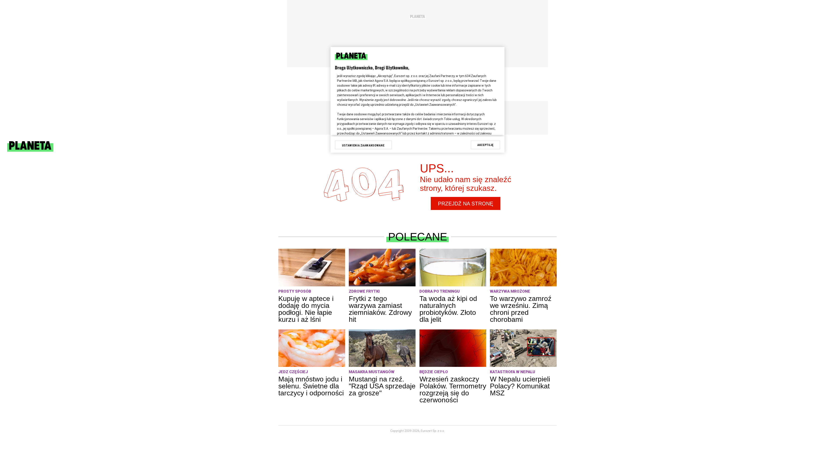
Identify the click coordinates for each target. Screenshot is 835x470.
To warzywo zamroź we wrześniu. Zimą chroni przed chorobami (520, 309)
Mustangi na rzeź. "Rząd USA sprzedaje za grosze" (382, 386)
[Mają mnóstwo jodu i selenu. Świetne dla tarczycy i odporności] (311, 348)
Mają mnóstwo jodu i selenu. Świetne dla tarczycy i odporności (311, 386)
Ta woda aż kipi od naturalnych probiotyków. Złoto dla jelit (448, 309)
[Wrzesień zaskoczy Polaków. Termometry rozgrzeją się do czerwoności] (452, 348)
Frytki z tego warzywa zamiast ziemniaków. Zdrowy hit (380, 309)
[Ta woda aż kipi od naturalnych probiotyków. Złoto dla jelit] (452, 267)
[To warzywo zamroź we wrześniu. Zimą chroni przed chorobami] (523, 267)
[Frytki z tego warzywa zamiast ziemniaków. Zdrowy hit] (382, 267)
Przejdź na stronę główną (465, 205)
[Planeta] (30, 150)
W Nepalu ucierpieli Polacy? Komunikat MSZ (520, 386)
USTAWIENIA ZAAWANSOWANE (363, 145)
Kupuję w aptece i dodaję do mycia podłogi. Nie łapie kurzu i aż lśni (306, 309)
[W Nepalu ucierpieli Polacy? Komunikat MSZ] (523, 348)
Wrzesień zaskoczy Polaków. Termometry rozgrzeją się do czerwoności (452, 389)
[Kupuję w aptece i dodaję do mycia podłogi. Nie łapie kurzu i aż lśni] (311, 267)
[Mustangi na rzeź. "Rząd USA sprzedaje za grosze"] (382, 348)
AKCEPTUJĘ (485, 145)
